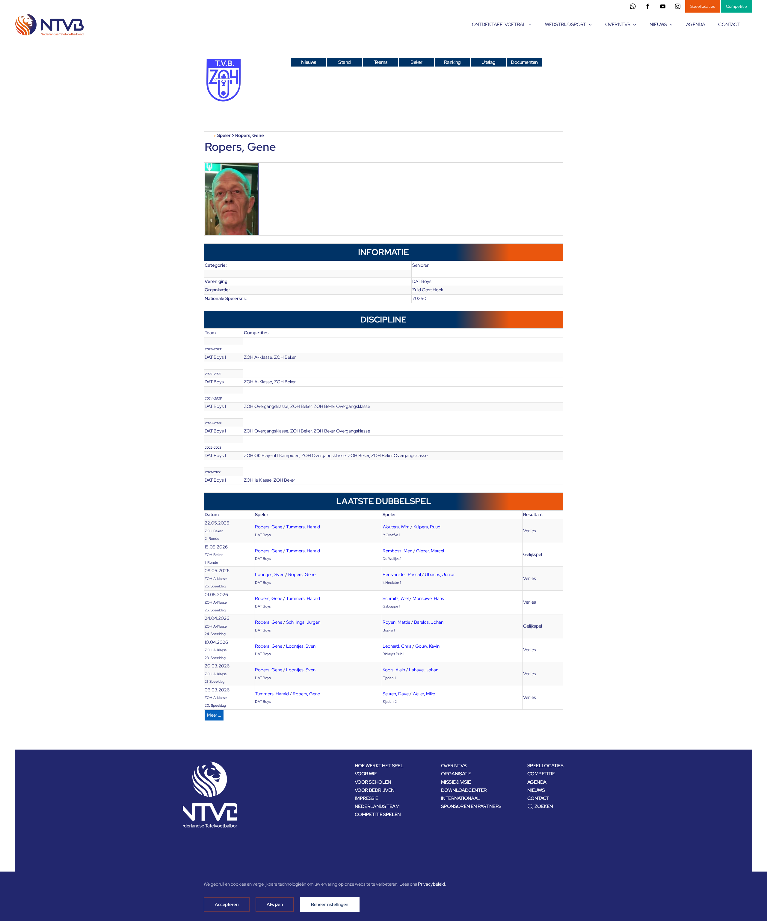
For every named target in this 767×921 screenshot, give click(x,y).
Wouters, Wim (396, 527)
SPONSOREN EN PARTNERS (471, 806)
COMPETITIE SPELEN (378, 814)
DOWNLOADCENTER (464, 790)
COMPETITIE (541, 774)
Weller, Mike (424, 694)
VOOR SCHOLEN (373, 782)
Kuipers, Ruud (426, 527)
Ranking (452, 62)
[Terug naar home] (50, 25)
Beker (416, 62)
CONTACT (729, 24)
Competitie (736, 6)
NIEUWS (536, 790)
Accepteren (226, 905)
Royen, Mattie (396, 622)
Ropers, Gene (268, 527)
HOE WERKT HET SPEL (379, 765)
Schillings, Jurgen (303, 622)
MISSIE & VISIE (456, 782)
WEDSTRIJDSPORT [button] (565, 24)
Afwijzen (275, 905)
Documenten (524, 62)
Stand (344, 62)
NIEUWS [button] (658, 24)
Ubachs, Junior (440, 575)
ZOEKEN (544, 806)
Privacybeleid (431, 884)
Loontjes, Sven (269, 575)
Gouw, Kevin (427, 646)
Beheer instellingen (329, 905)
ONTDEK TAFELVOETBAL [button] (499, 24)
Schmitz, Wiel (396, 599)
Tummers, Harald (303, 527)
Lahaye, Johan (423, 670)
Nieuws (308, 62)
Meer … (214, 715)
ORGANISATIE (456, 774)
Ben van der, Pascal (402, 575)
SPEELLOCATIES (545, 765)
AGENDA (695, 24)
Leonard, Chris (397, 646)
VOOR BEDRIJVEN (375, 790)
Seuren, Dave (396, 694)
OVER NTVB (454, 765)
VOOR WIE (366, 774)
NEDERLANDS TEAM (377, 806)
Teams (380, 62)
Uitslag (488, 62)
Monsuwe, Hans (428, 599)
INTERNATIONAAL (460, 798)
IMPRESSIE (366, 798)
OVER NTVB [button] (618, 24)
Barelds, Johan (428, 622)
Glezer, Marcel (430, 551)
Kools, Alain (394, 670)
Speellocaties (702, 6)
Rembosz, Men (397, 551)
